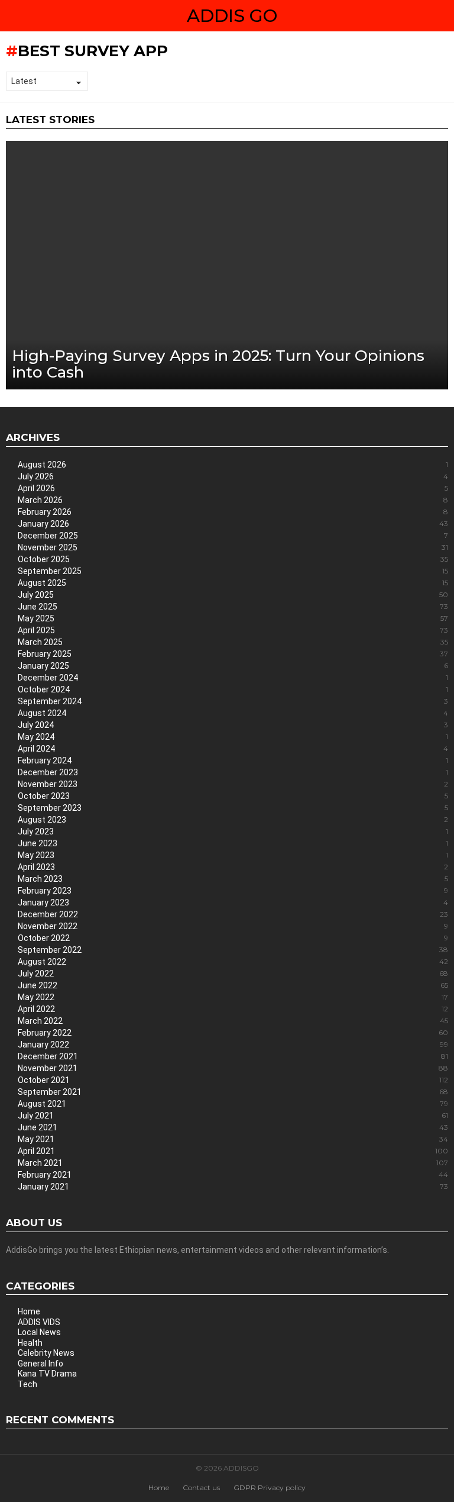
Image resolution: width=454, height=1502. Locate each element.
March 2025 (233, 642)
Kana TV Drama (47, 1373)
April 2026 (233, 488)
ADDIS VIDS (39, 1322)
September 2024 (233, 701)
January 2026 (233, 523)
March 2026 (233, 500)
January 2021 (233, 1186)
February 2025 (233, 654)
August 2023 (233, 819)
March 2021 (233, 1163)
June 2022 (233, 985)
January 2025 (233, 666)
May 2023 (233, 855)
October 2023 (233, 796)
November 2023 (233, 784)
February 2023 (233, 890)
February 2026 (233, 512)
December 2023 (233, 772)
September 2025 (233, 571)
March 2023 (233, 879)
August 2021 (233, 1103)
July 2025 (233, 594)
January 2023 (233, 902)
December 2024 (233, 677)
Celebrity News (46, 1353)
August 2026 (233, 464)
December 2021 (233, 1056)
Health (30, 1343)
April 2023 (233, 867)
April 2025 (233, 630)
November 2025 (233, 547)
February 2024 (233, 760)
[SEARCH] (443, 16)
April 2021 (233, 1151)
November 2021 (233, 1068)
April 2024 (233, 748)
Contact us (201, 1487)
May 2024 (233, 737)
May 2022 (233, 997)
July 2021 (233, 1115)
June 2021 (233, 1127)
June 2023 (233, 843)
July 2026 (233, 476)
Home (29, 1311)
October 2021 (233, 1080)
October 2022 (233, 938)
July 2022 (233, 973)
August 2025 (233, 583)
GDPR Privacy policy (270, 1487)
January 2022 (233, 1044)
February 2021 (233, 1174)
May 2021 (233, 1139)
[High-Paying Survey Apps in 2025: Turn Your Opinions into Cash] (227, 265)
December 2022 (233, 914)
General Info (40, 1363)
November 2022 (233, 926)
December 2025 (233, 535)
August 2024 (233, 713)
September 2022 (233, 950)
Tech (27, 1384)
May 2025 (233, 618)
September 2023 (233, 808)
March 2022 (233, 1021)
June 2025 (233, 606)
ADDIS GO (232, 16)
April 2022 (233, 1009)
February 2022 (233, 1032)
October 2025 (233, 559)
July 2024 (233, 725)
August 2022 (233, 961)
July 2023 (233, 831)
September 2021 (233, 1092)
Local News (39, 1332)
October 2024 (233, 689)
